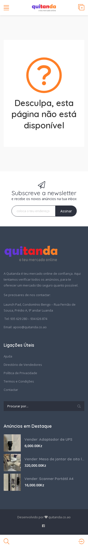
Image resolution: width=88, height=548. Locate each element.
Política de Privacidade (20, 373)
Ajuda (8, 356)
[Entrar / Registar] (81, 541)
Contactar (11, 389)
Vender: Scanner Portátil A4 (49, 478)
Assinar (66, 211)
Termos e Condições (19, 381)
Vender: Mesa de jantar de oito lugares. (54, 459)
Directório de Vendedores (23, 364)
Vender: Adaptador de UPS (48, 439)
